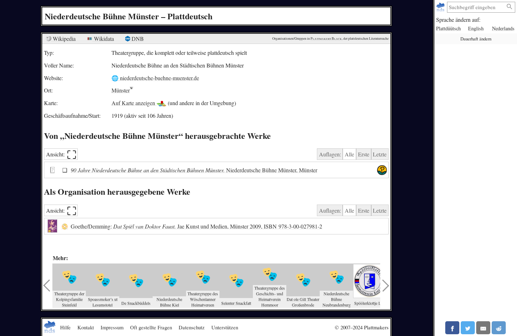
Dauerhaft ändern (475, 38)
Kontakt (85, 327)
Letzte (380, 154)
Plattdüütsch (448, 28)
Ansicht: (61, 154)
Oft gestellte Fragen (151, 327)
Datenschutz (192, 327)
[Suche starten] (509, 7)
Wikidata (103, 38)
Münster (120, 90)
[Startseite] (441, 7)
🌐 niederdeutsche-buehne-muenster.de (155, 78)
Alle (349, 154)
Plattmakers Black (326, 38)
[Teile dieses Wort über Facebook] (452, 327)
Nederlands (503, 28)
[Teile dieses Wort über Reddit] (499, 327)
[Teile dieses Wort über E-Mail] (483, 327)
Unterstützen (224, 327)
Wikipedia (63, 38)
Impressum (112, 327)
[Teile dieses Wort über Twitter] (468, 327)
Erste (363, 154)
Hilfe (65, 327)
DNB (137, 38)
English (476, 28)
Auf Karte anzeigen (134, 102)
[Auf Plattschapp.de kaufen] (382, 170)
